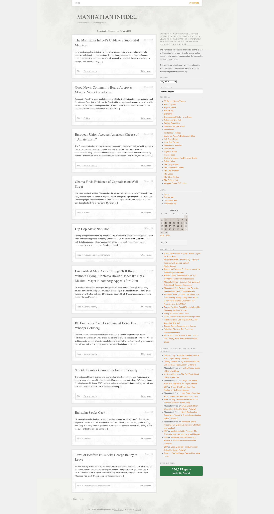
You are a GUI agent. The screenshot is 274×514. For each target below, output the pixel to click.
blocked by (181, 471)
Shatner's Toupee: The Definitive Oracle (180, 158)
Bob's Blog (168, 111)
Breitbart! (168, 114)
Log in (166, 194)
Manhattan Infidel (107, 16)
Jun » (168, 236)
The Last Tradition (171, 171)
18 (170, 226)
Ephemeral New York (172, 120)
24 (166, 229)
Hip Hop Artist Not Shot (92, 228)
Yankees (87, 439)
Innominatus (169, 130)
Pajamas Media (170, 152)
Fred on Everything (172, 123)
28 (182, 229)
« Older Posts (77, 498)
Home (77, 3)
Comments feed (170, 200)
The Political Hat (171, 180)
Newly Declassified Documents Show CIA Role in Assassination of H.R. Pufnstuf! (182, 415)
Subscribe (194, 3)
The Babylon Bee (171, 164)
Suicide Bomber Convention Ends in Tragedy (106, 370)
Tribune (138, 509)
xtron (166, 400)
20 (178, 226)
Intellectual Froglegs (172, 133)
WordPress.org (170, 204)
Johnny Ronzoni (170, 362)
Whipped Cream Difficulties (175, 183)
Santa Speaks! (170, 266)
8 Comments (146, 307)
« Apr (162, 236)
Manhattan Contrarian (173, 145)
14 (182, 223)
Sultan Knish (169, 161)
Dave (166, 453)
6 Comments (146, 118)
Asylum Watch (170, 107)
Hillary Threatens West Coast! (176, 313)
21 (182, 226)
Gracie (167, 355)
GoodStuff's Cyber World (174, 126)
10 (166, 223)
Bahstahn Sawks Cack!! (91, 412)
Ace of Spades (170, 104)
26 (174, 229)
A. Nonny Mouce (171, 374)
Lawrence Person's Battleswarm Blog (179, 136)
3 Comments (146, 165)
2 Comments (146, 354)
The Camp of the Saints (174, 168)
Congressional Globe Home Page (178, 117)
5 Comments (146, 71)
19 (174, 226)
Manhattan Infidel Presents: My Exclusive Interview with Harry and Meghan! (182, 425)
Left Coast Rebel (171, 139)
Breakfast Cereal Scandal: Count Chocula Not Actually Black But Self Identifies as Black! (181, 338)
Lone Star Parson (171, 142)
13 (178, 223)
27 (178, 229)
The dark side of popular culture (97, 255)
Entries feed (169, 197)
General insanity (90, 71)
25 (170, 229)
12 (174, 223)
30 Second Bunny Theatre (175, 101)
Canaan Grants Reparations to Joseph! (180, 326)
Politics (87, 118)
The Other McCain (171, 177)
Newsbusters (169, 149)
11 (170, 223)
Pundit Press (169, 155)
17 (166, 226)
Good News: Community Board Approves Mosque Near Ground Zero (103, 89)
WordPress (118, 509)
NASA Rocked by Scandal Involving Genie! (182, 317)
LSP (166, 387)
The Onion (168, 174)
